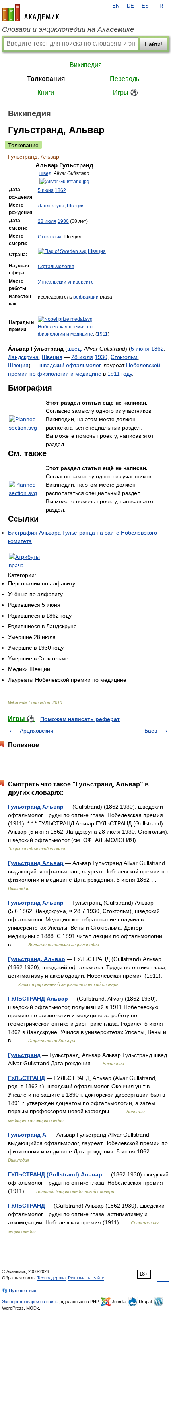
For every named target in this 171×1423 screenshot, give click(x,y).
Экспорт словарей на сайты (30, 1301)
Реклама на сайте (86, 1277)
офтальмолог (83, 365)
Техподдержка (51, 1277)
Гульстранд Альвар (36, 807)
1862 (60, 190)
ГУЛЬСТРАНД (26, 1078)
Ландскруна (51, 206)
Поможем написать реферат (80, 719)
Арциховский (36, 730)
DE (130, 6)
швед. (45, 173)
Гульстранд (24, 1055)
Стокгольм (49, 237)
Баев (150, 730)
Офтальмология (56, 266)
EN (115, 6)
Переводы (125, 78)
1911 (102, 334)
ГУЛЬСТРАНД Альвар (38, 998)
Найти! (153, 44)
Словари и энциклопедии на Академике (68, 29)
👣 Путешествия (19, 1290)
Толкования (46, 78)
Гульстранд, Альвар (36, 959)
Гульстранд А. (28, 1134)
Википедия (86, 64)
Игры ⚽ (125, 92)
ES (145, 6)
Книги (45, 92)
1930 (63, 221)
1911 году (119, 373)
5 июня (46, 190)
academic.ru (30, 12)
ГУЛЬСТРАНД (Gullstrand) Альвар (55, 1174)
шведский (51, 365)
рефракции (86, 297)
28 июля (47, 221)
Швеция (76, 206)
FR (159, 6)
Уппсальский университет (67, 282)
